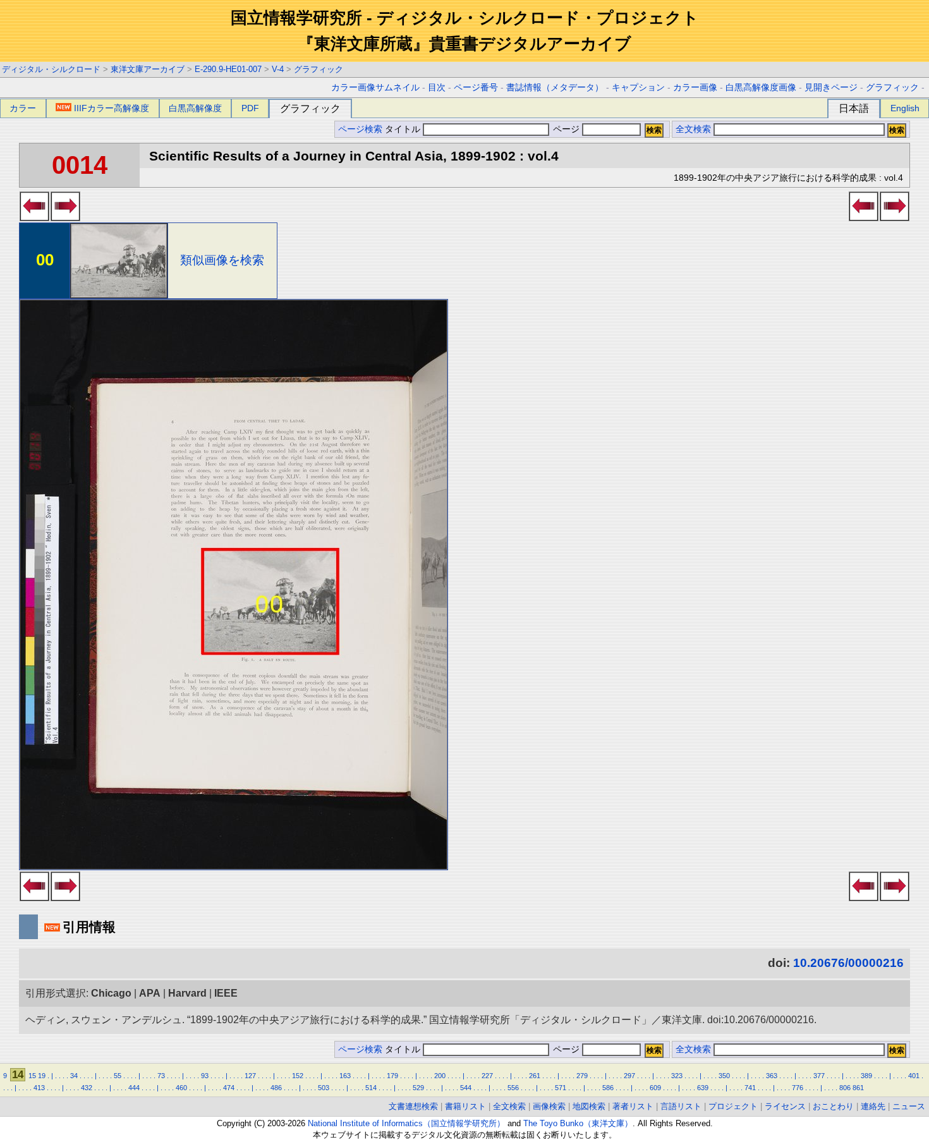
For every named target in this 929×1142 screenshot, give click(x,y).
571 (560, 1087)
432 (86, 1087)
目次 (437, 87)
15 (32, 1075)
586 (608, 1087)
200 (440, 1075)
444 (134, 1087)
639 (702, 1087)
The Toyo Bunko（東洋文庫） (578, 1123)
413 (39, 1087)
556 (513, 1087)
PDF (250, 108)
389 (866, 1075)
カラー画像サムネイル (375, 87)
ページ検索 (360, 129)
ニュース (908, 1106)
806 (845, 1087)
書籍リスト (465, 1106)
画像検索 (549, 1106)
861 (858, 1087)
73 (161, 1075)
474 (228, 1087)
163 (345, 1075)
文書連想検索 (413, 1106)
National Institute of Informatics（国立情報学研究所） (406, 1123)
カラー (22, 108)
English (905, 108)
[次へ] (65, 217)
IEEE (226, 993)
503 (323, 1087)
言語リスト (680, 1106)
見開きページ (831, 87)
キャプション (638, 87)
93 (205, 1075)
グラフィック (318, 69)
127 (250, 1075)
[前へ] (34, 217)
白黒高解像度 (195, 108)
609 (655, 1087)
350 (724, 1075)
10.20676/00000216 (848, 962)
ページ (566, 129)
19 (42, 1075)
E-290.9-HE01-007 (228, 69)
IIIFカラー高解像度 (111, 108)
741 (750, 1087)
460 (181, 1087)
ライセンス (785, 1106)
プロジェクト (733, 1106)
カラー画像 (695, 87)
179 (392, 1075)
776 (797, 1087)
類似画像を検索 (222, 260)
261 (534, 1075)
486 (276, 1087)
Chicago (111, 993)
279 (582, 1075)
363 (771, 1075)
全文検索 (693, 129)
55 (117, 1075)
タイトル (404, 129)
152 (297, 1075)
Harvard (187, 993)
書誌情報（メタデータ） (555, 87)
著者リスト (632, 1106)
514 (371, 1087)
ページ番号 (476, 87)
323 (677, 1075)
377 (819, 1075)
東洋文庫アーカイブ (148, 69)
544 (465, 1087)
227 (487, 1075)
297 (629, 1075)
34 (74, 1075)
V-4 (278, 69)
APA (150, 993)
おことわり (833, 1106)
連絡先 (873, 1106)
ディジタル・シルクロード (51, 69)
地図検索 (589, 1106)
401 (914, 1075)
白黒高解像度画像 (761, 87)
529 (418, 1087)
